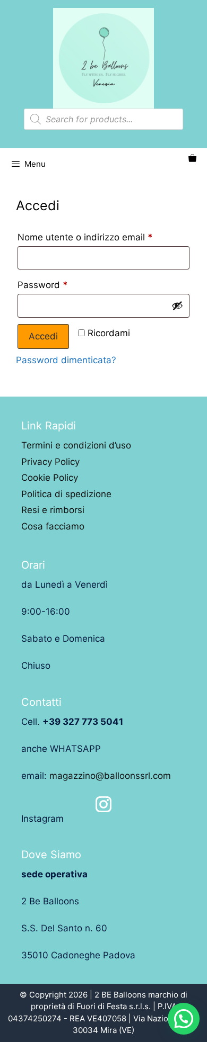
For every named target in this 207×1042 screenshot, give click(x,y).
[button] (184, 1019)
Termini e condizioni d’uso (76, 445)
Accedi (43, 336)
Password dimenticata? (66, 360)
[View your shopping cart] (192, 158)
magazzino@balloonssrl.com (110, 775)
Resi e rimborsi (52, 510)
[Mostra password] (177, 305)
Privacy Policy (50, 461)
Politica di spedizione (66, 494)
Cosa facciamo (52, 526)
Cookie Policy (49, 477)
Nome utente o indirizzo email (85, 237)
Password (43, 285)
